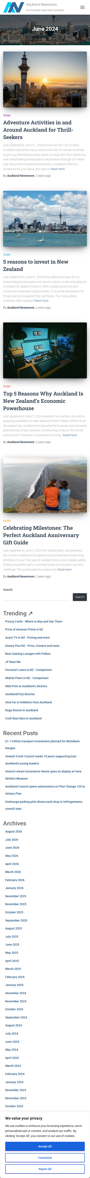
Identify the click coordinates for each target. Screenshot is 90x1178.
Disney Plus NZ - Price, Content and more (32, 645)
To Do (6, 115)
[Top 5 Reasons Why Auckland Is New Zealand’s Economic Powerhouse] (45, 350)
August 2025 (13, 928)
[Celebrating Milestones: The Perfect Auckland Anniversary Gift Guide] (45, 485)
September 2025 (16, 920)
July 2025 (11, 936)
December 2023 (15, 1090)
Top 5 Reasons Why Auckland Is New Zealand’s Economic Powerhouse (43, 401)
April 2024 (12, 1057)
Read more (58, 169)
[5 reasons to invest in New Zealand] (45, 219)
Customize (45, 1157)
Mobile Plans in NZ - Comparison (27, 678)
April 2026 (12, 864)
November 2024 (15, 1001)
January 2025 (14, 985)
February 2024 (14, 1074)
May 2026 (11, 855)
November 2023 (15, 1098)
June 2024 (12, 1041)
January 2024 (14, 1082)
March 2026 (13, 872)
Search (8, 589)
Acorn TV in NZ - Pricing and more (27, 637)
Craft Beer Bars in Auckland (23, 718)
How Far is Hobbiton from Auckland (28, 702)
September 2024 (16, 1017)
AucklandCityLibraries (20, 694)
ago (43, 175)
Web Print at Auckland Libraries (26, 686)
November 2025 (15, 904)
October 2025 (14, 912)
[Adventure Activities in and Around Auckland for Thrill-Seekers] (45, 79)
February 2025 (14, 977)
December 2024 (15, 993)
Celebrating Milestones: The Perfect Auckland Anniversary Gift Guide (41, 535)
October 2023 (14, 1106)
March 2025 (13, 968)
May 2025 (11, 952)
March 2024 (13, 1065)
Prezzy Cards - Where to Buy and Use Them (33, 621)
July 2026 (11, 839)
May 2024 (11, 1049)
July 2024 (11, 1033)
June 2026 (12, 847)
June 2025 (12, 944)
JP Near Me (13, 662)
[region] (45, 1144)
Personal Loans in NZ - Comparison (28, 669)
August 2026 (13, 831)
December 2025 (15, 896)
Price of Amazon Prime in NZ (24, 629)
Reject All (45, 1169)
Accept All (45, 1146)
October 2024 (14, 1009)
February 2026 (14, 880)
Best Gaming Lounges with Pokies (27, 653)
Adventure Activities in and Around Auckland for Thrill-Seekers (38, 129)
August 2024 (13, 1025)
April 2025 (12, 961)
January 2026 (14, 888)
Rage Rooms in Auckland (21, 710)
